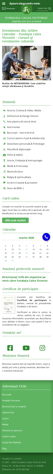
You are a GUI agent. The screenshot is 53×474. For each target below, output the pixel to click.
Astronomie (13, 127)
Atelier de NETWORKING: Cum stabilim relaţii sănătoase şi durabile (24, 85)
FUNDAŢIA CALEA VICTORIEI (26, 18)
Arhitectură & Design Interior (23, 116)
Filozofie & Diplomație (19, 149)
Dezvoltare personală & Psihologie (25, 143)
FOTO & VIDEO (15, 154)
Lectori (5, 418)
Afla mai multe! (15, 220)
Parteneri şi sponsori (12, 430)
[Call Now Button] (46, 237)
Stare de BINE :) (15, 188)
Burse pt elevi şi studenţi (14, 406)
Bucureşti (6, 394)
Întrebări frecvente (11, 400)
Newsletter (11, 8)
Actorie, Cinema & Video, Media (24, 110)
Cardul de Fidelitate (11, 442)
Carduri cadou (9, 436)
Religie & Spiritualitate (19, 177)
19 (26, 253)
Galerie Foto (8, 412)
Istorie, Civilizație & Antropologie (24, 160)
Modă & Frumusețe (17, 166)
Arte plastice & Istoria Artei (21, 121)
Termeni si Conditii (12, 458)
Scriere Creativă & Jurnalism (22, 182)
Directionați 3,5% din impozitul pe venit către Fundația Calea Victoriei (25, 278)
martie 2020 (26, 237)
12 (26, 249)
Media (5, 424)
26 (26, 257)
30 (6, 260)
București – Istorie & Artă (20, 132)
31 (13, 260)
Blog (4, 448)
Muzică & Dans (15, 171)
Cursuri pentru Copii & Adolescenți (26, 138)
